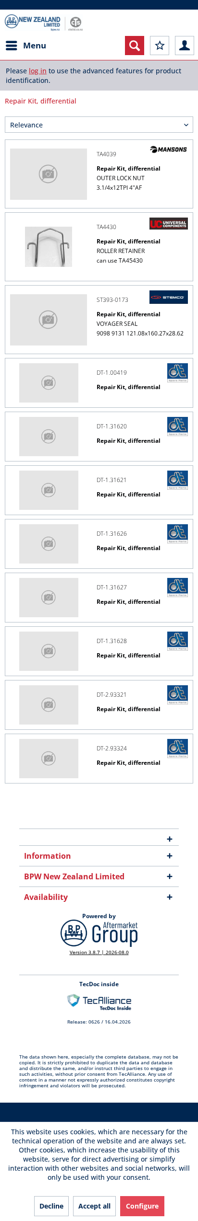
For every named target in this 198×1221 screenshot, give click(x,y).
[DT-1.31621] (48, 490)
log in (38, 70)
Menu (34, 45)
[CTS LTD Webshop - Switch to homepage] (44, 22)
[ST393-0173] (48, 319)
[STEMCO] (168, 297)
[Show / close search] (134, 45)
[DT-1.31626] (48, 544)
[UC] (168, 224)
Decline (51, 1205)
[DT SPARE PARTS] (177, 372)
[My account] (184, 45)
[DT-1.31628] (48, 651)
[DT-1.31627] (48, 597)
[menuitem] (25, 45)
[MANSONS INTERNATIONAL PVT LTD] (168, 149)
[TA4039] (48, 174)
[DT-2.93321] (48, 705)
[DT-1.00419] (48, 383)
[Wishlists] (159, 45)
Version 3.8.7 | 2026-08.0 (99, 952)
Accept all (94, 1205)
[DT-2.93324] (48, 758)
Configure (142, 1205)
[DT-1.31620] (48, 436)
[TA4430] (48, 247)
